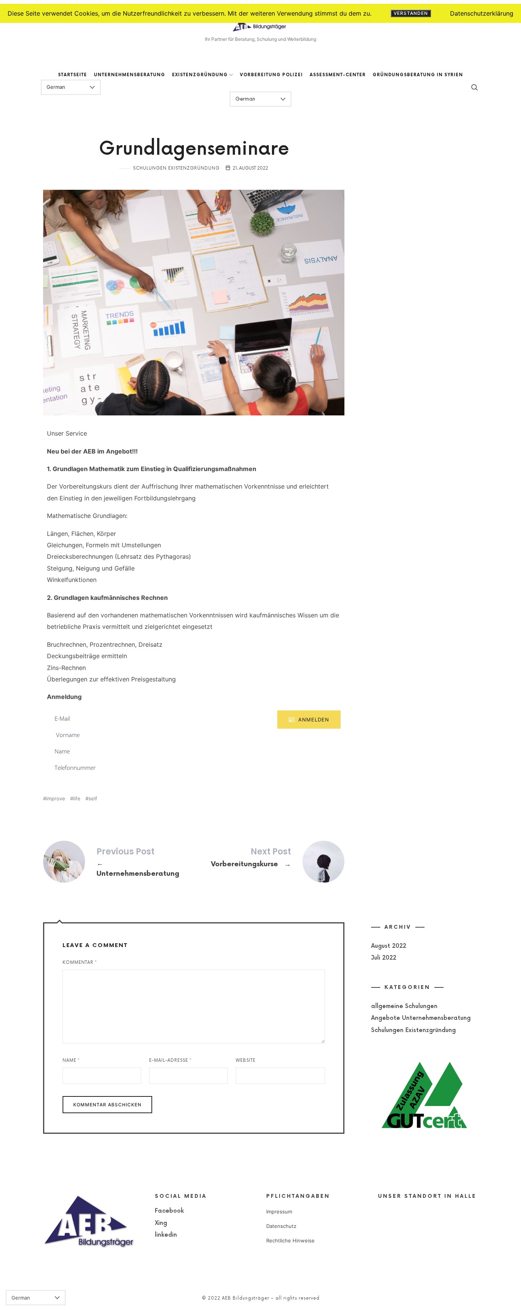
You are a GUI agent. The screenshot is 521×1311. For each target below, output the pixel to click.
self (92, 798)
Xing (161, 1223)
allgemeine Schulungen (404, 1006)
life (76, 798)
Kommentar (80, 962)
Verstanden (411, 13)
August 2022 (388, 946)
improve (55, 798)
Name (71, 1060)
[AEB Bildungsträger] (260, 26)
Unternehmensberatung (118, 863)
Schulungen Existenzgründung (176, 168)
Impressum (279, 1211)
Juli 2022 (383, 958)
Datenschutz (281, 1226)
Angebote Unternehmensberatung (421, 1018)
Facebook (169, 1211)
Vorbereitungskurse (269, 862)
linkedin (166, 1235)
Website (246, 1060)
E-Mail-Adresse (170, 1060)
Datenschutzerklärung (481, 13)
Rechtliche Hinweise (290, 1240)
